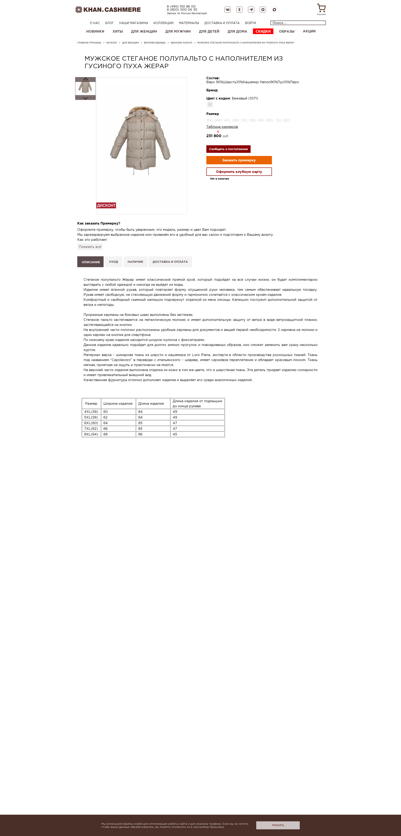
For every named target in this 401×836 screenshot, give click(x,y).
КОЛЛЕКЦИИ (164, 23)
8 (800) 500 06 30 (182, 9)
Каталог (111, 43)
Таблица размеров (222, 127)
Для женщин (130, 43)
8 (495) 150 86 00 (181, 6)
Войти (250, 23)
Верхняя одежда (155, 43)
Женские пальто (181, 43)
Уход (113, 261)
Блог (109, 23)
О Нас (95, 23)
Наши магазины (133, 23)
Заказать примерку (239, 160)
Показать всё (90, 247)
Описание (91, 262)
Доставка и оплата (222, 23)
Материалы (189, 23)
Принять (278, 825)
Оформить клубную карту (239, 172)
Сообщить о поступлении (228, 149)
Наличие (135, 261)
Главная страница (89, 43)
